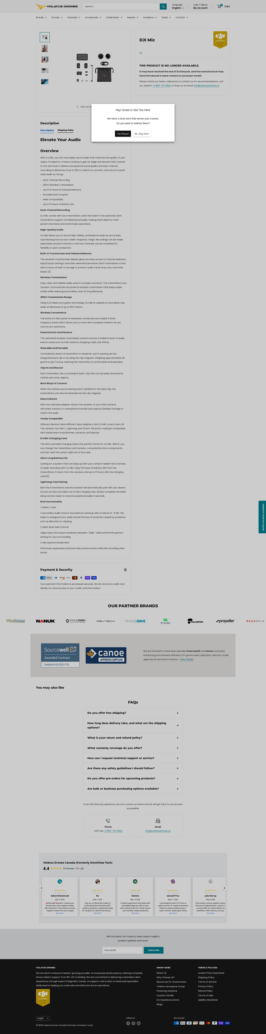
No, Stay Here (142, 133)
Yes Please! (123, 133)
